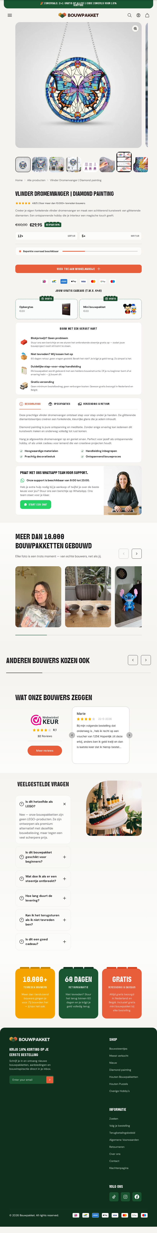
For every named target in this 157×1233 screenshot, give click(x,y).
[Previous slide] (124, 554)
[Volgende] (146, 660)
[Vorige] (133, 660)
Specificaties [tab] (62, 404)
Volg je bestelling (119, 1125)
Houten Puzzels (118, 1084)
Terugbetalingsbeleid (122, 1132)
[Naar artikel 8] (141, 164)
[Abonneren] (49, 1079)
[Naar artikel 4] (73, 164)
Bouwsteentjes (118, 1048)
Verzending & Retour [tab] (96, 404)
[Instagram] (125, 1196)
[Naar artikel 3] (56, 164)
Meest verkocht (118, 1055)
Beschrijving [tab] (33, 404)
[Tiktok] (114, 1196)
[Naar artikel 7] (124, 162)
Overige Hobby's (119, 1091)
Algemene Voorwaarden (124, 1139)
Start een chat (38, 504)
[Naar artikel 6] (107, 164)
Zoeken (113, 1118)
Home (19, 180)
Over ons (114, 1154)
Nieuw (113, 1062)
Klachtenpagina (118, 1168)
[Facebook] (136, 1196)
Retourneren (116, 1147)
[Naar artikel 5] (90, 167)
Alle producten (36, 180)
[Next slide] (137, 554)
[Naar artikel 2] (39, 164)
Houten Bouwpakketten (123, 1077)
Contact (114, 1161)
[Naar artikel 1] (23, 164)
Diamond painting (120, 1070)
